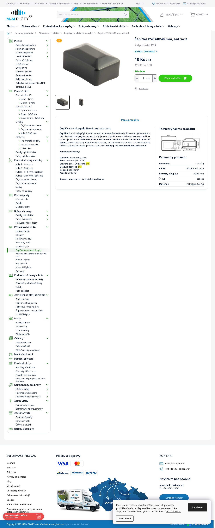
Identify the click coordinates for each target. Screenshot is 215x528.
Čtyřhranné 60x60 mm (31, 129)
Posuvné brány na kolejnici (28, 396)
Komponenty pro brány (27, 384)
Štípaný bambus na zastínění (29, 310)
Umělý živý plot (23, 314)
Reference (39, 3)
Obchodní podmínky (112, 3)
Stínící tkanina (22, 299)
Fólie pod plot (22, 290)
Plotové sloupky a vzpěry (28, 160)
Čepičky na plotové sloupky (29, 250)
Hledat (125, 14)
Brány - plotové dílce (25, 156)
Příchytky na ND (23, 238)
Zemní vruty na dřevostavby (29, 408)
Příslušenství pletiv (25, 227)
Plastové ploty (22, 363)
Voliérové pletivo (24, 71)
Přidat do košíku (172, 78)
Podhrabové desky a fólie (28, 275)
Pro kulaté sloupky (29, 144)
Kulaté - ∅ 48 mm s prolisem (29, 171)
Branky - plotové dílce (26, 152)
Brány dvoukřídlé (24, 219)
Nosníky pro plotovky (26, 375)
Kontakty (25, 3)
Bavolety (20, 271)
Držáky (19, 287)
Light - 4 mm (27, 99)
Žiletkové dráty (23, 334)
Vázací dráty (21, 326)
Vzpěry (19, 187)
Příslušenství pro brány (26, 222)
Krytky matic (22, 263)
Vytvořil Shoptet (177, 523)
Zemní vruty (21, 400)
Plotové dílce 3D (23, 95)
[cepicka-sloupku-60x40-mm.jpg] (181, 143)
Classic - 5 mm (28, 102)
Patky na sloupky (24, 191)
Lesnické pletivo (23, 56)
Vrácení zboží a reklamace (19, 504)
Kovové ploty (21, 195)
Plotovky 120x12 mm (26, 371)
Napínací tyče (22, 246)
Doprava (11, 3)
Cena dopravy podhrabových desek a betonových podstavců (24, 510)
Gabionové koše (23, 342)
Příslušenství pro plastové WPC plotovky (30, 379)
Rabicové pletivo (23, 79)
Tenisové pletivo (23, 86)
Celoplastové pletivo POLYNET (30, 83)
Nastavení (125, 518)
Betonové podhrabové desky (29, 279)
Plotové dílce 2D (23, 106)
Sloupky (19, 121)
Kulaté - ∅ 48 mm (24, 168)
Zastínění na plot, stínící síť (29, 295)
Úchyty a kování (23, 424)
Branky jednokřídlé (24, 215)
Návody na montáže (59, 3)
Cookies (10, 499)
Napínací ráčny (23, 231)
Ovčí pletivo (21, 67)
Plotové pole (22, 199)
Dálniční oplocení (23, 358)
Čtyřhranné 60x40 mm (31, 125)
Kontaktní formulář (174, 498)
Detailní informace (145, 51)
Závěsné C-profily (24, 417)
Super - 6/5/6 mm (29, 114)
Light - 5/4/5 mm (29, 110)
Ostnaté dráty (22, 330)
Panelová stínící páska (26, 303)
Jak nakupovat (90, 3)
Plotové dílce (21, 91)
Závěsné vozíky (23, 421)
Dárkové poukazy (24, 428)
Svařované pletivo (24, 52)
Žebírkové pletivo (24, 75)
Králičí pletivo (22, 64)
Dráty (17, 318)
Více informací (173, 511)
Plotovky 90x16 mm (25, 367)
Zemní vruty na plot (25, 405)
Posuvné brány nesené (26, 392)
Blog (76, 3)
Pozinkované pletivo (25, 48)
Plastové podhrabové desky (29, 283)
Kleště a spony (23, 259)
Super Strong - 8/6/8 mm (32, 118)
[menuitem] (13, 26)
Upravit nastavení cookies (77, 524)
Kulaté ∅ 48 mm (29, 133)
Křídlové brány (22, 389)
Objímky (20, 235)
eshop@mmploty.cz (174, 463)
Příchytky (20, 137)
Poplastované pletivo (26, 45)
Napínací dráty (23, 322)
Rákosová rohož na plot (27, 306)
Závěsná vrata (22, 413)
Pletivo (18, 41)
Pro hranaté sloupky (30, 140)
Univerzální (26, 148)
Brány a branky (22, 211)
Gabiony (19, 338)
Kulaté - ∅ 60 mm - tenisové (29, 175)
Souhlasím (197, 507)
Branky (19, 203)
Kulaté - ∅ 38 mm (24, 164)
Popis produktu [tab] (130, 120)
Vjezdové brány (23, 206)
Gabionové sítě (23, 346)
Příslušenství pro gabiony (28, 350)
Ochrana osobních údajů (18, 495)
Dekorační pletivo (24, 60)
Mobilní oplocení (23, 354)
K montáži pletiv (23, 267)
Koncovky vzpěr (23, 242)
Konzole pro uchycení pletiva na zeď (31, 254)
